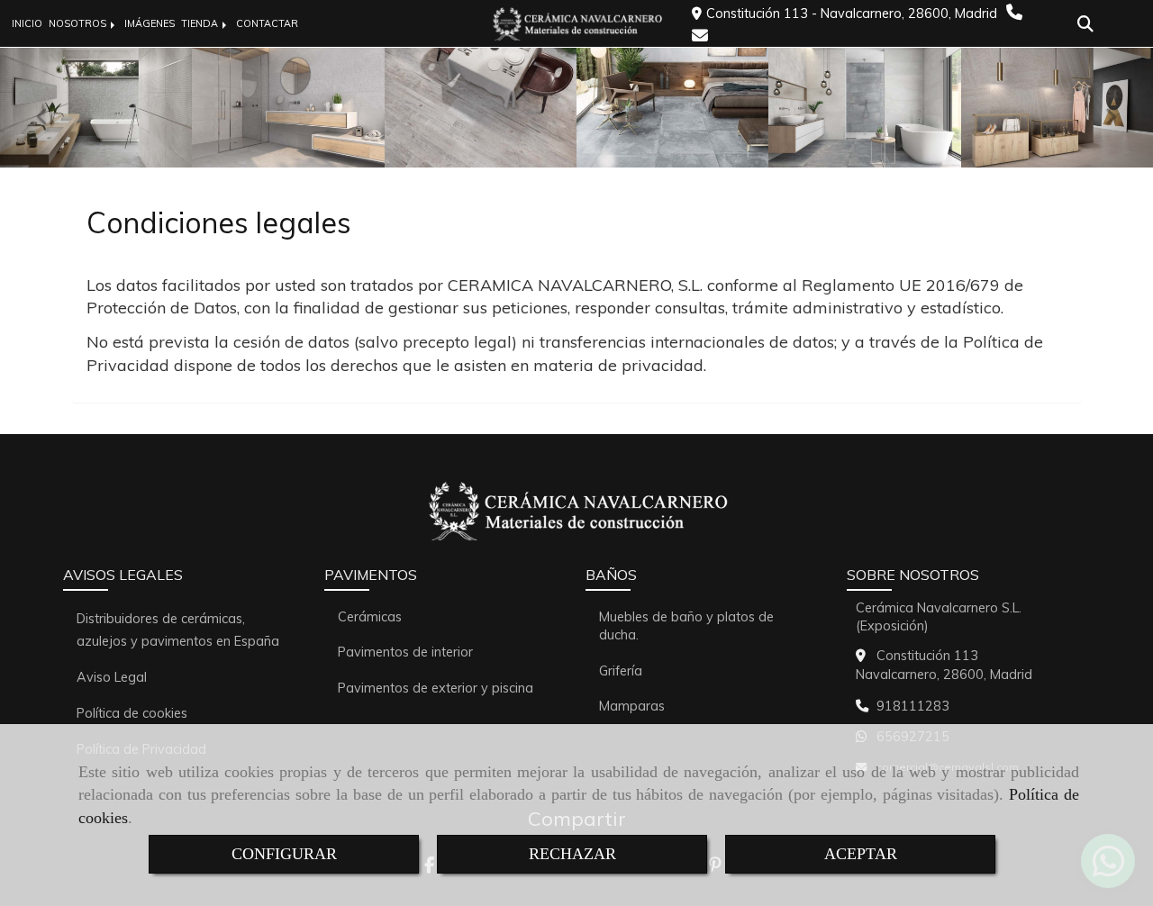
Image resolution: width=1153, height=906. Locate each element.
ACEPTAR (860, 854)
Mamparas (632, 706)
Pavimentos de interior (405, 652)
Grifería (620, 671)
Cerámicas (370, 617)
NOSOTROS (79, 23)
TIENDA (201, 23)
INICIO (27, 23)
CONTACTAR (267, 23)
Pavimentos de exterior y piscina (435, 688)
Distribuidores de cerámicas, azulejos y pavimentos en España (178, 630)
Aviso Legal (112, 677)
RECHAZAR (572, 854)
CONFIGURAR (284, 854)
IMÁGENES (149, 23)
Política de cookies (132, 713)
